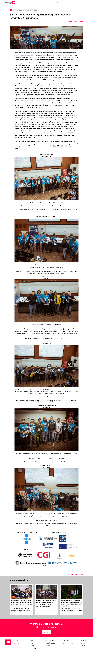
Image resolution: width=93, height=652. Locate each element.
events (42, 3)
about (58, 3)
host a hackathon (77, 3)
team (62, 3)
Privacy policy (65, 642)
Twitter (75, 21)
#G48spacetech (17, 10)
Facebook (69, 21)
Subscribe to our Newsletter (68, 643)
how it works (48, 3)
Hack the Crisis (68, 3)
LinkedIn (80, 21)
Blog (54, 3)
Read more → (14, 613)
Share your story (66, 640)
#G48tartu (26, 10)
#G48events (33, 10)
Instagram (83, 642)
